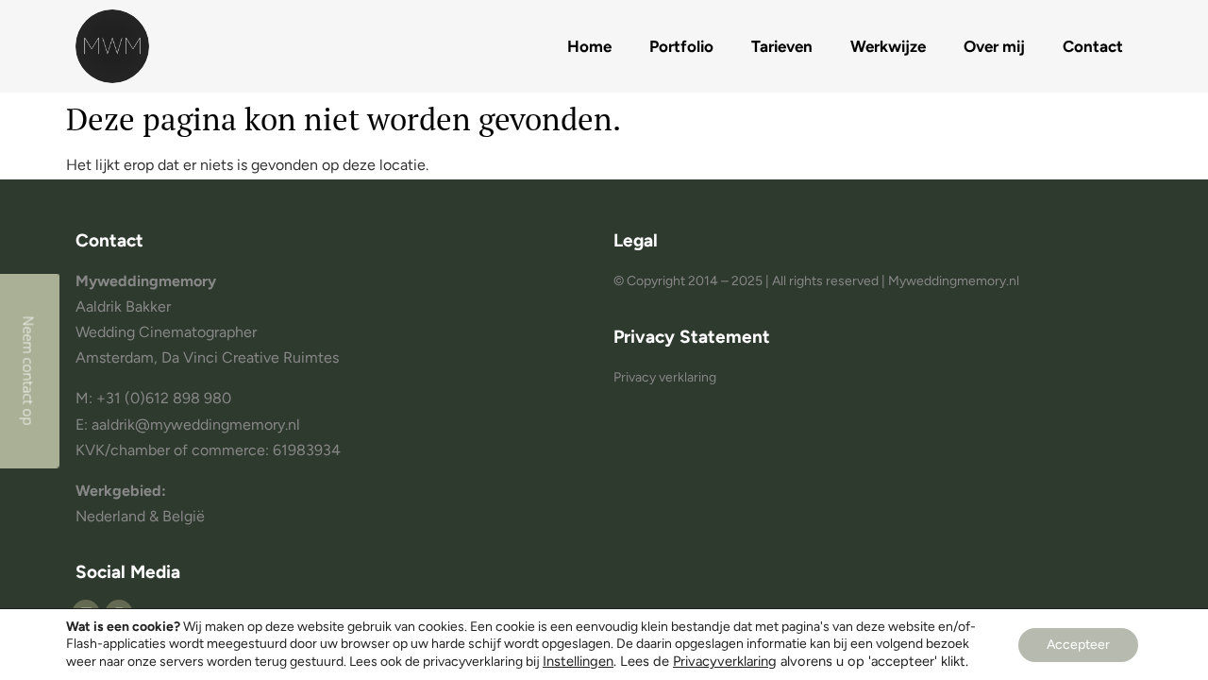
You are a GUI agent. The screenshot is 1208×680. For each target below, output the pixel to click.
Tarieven (782, 46)
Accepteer (1078, 645)
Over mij (994, 46)
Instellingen (578, 661)
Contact (1093, 46)
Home (589, 46)
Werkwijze (888, 46)
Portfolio (681, 46)
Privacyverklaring (725, 661)
